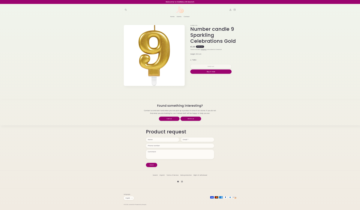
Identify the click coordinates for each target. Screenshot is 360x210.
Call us (169, 119)
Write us (191, 119)
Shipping (203, 49)
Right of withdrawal (200, 175)
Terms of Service (172, 175)
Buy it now (211, 72)
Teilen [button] (194, 60)
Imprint (162, 175)
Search (155, 175)
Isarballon (132, 204)
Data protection (186, 175)
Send (152, 165)
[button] (126, 10)
